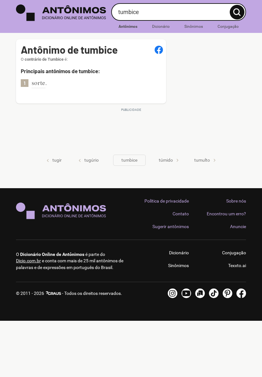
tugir (57, 160)
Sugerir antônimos (170, 226)
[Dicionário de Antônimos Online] (61, 12)
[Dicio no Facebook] (241, 293)
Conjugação (228, 26)
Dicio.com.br (28, 260)
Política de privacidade (166, 201)
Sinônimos (193, 26)
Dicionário (161, 26)
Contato (181, 213)
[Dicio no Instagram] (172, 293)
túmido (166, 160)
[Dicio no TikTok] (214, 293)
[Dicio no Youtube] (186, 293)
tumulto (202, 160)
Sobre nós (236, 201)
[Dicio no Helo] (200, 293)
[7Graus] (53, 293)
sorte (38, 82)
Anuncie (238, 226)
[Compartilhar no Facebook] (159, 50)
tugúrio (91, 160)
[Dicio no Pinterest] (227, 293)
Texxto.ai (237, 265)
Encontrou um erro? (226, 213)
